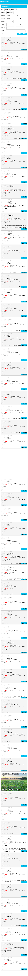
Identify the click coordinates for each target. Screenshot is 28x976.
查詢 (20, 33)
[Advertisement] (14, 463)
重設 (25, 33)
